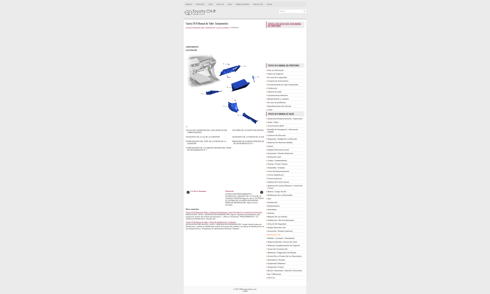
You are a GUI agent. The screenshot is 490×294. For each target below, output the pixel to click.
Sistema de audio (275, 92)
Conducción (272, 88)
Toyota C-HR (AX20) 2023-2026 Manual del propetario (284, 24)
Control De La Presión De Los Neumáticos (285, 256)
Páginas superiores (242, 4)
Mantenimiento (274, 206)
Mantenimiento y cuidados (278, 99)
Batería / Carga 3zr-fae (277, 192)
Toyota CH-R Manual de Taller (195, 27)
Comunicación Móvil (276, 126)
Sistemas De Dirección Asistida (280, 142)
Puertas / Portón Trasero (277, 164)
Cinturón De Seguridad (277, 224)
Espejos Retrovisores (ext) (278, 150)
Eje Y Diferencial (274, 274)
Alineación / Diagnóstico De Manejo (282, 253)
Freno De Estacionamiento (278, 171)
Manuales (189, 4)
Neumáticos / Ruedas (276, 260)
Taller (210, 4)
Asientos (271, 213)
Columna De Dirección (277, 135)
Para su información (276, 70)
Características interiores (278, 95)
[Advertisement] (225, 37)
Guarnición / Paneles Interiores (280, 231)
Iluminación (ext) (274, 157)
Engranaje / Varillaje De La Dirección (282, 139)
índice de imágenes (275, 74)
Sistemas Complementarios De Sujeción (284, 245)
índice (270, 110)
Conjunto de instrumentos (278, 81)
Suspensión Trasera (276, 267)
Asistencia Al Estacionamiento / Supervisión (285, 119)
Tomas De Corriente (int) (277, 249)
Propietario (200, 4)
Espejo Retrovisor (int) (277, 227)
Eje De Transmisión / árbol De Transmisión (285, 271)
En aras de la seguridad (277, 77)
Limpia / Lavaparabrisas (277, 160)
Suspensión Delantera (276, 263)
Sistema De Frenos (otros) (278, 182)
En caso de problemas (277, 102)
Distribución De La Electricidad (280, 195)
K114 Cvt (271, 278)
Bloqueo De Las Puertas (277, 217)
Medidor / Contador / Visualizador (281, 238)
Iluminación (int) (210, 27)
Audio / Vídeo (273, 122)
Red (269, 199)
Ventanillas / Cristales (276, 168)
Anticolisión (272, 209)
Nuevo (230, 4)
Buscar (269, 4)
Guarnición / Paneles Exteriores (280, 153)
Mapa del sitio (258, 4)
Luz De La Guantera (222, 27)
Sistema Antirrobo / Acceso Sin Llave (282, 242)
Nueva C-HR (220, 4)
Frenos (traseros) (275, 178)
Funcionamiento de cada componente (283, 85)
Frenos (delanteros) (276, 175)
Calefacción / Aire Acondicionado (281, 220)
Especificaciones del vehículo (279, 106)
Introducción (273, 202)
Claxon (270, 146)
